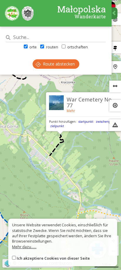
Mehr (71, 110)
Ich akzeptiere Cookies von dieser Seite (53, 258)
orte (32, 47)
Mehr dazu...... (24, 246)
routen (51, 47)
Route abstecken (58, 64)
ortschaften (77, 47)
